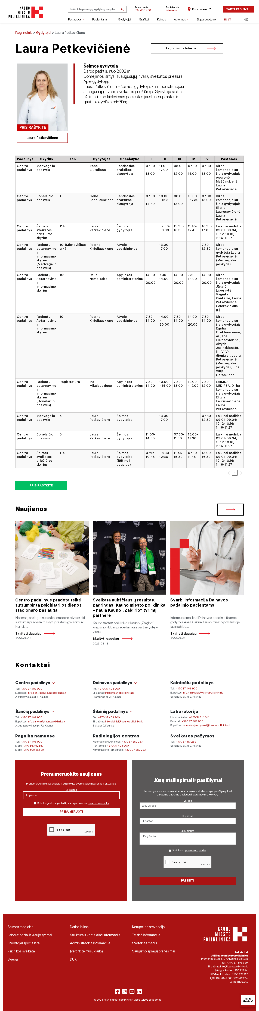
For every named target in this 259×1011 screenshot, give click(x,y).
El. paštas (71, 789)
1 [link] (234, 472)
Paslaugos (75, 19)
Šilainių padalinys (111, 711)
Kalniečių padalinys (192, 682)
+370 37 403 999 (237, 962)
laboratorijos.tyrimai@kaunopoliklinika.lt (207, 725)
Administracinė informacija (90, 943)
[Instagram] (124, 991)
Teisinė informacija (146, 935)
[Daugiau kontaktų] (53, 683)
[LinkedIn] (139, 991)
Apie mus (180, 19)
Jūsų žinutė (187, 831)
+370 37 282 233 (132, 741)
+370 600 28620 (33, 749)
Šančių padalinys (32, 711)
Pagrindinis (23, 33)
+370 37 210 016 (199, 717)
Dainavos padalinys (113, 682)
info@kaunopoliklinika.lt (119, 692)
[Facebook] (117, 991)
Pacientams (99, 19)
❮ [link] (229, 472)
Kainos (161, 19)
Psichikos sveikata (21, 951)
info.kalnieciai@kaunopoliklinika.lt (203, 692)
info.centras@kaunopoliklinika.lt (47, 692)
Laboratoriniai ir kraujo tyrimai (30, 935)
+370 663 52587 (33, 745)
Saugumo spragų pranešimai (153, 951)
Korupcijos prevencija (148, 927)
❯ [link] (241, 472)
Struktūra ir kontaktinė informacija (95, 935)
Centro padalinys (33, 682)
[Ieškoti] (122, 9)
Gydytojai (124, 19)
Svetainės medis (144, 943)
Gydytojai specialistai (24, 943)
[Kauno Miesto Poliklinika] (25, 12)
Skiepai (13, 959)
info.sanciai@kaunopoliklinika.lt (46, 721)
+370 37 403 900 (31, 688)
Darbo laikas (79, 927)
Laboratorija (184, 711)
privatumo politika (98, 803)
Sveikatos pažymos (192, 735)
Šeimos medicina (20, 927)
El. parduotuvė (206, 19)
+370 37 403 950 (192, 721)
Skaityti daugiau (28, 633)
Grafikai (144, 19)
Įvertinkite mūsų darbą (86, 951)
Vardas (188, 800)
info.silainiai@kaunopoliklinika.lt (124, 721)
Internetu (171, 10)
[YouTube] (132, 991)
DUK (73, 959)
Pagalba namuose (35, 735)
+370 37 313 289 (185, 741)
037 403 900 (143, 10)
